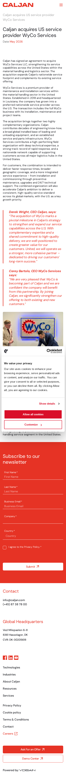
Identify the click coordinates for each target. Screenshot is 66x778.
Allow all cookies (33, 414)
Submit (30, 567)
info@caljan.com (14, 600)
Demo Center (30, 759)
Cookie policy (12, 712)
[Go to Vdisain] (27, 770)
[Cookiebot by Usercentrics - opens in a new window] (47, 351)
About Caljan (11, 681)
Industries (9, 674)
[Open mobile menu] (61, 5)
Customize (31, 424)
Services (8, 695)
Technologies (11, 667)
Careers (8, 733)
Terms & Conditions (16, 719)
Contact (8, 726)
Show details (47, 403)
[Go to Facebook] (5, 658)
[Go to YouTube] (16, 658)
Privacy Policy (31, 546)
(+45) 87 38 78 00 (15, 604)
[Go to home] (18, 5)
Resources (10, 688)
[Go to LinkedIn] (10, 658)
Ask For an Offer (30, 749)
